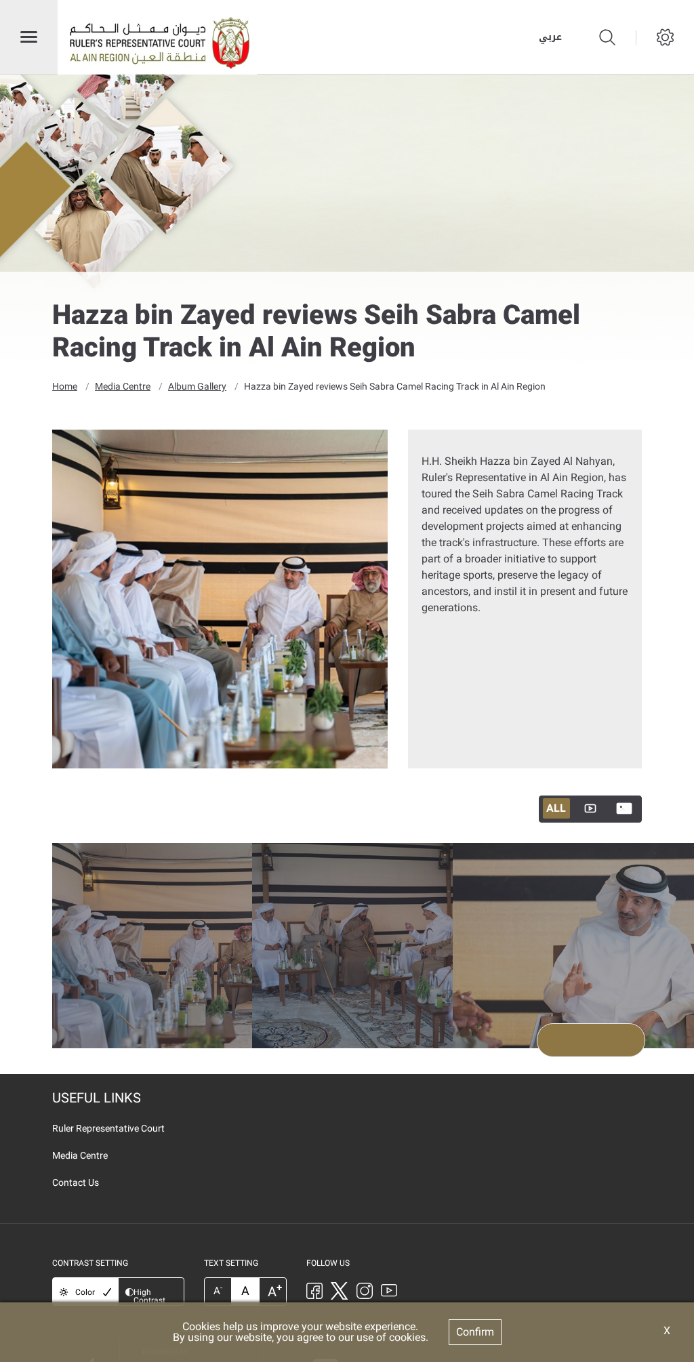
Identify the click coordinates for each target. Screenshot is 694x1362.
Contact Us (75, 1182)
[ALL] (590, 809)
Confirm (475, 1331)
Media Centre (122, 386)
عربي (550, 37)
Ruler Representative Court (108, 1128)
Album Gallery (197, 386)
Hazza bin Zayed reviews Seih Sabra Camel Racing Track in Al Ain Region (395, 386)
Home (64, 386)
